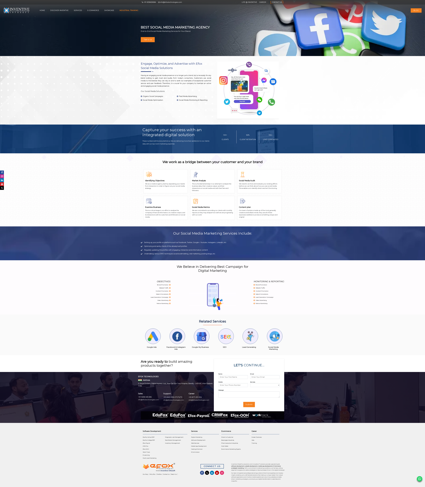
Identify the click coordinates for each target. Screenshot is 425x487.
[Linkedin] (2, 180)
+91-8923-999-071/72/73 (172, 397)
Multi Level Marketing (149, 458)
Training (254, 443)
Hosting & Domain (197, 449)
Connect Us (212, 466)
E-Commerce (93, 10)
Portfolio (159, 474)
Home (42, 10)
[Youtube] (2, 184)
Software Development (198, 440)
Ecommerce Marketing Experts (231, 449)
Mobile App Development (199, 446)
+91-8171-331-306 (195, 397)
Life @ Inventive (249, 2)
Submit (249, 404)
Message (221, 390)
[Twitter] (2, 188)
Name (220, 374)
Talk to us (148, 40)
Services (78, 10)
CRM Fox (145, 446)
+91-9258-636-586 (145, 397)
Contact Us (277, 2)
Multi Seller (224, 446)
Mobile (220, 382)
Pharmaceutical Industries (229, 443)
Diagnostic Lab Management (174, 437)
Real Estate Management (173, 440)
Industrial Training (128, 10)
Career (262, 2)
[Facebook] (2, 172)
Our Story (145, 474)
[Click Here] (168, 467)
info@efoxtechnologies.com (148, 400)
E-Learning (146, 455)
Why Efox (152, 474)
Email (252, 374)
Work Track (146, 452)
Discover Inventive (59, 10)
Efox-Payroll (146, 443)
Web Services (195, 443)
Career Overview (257, 437)
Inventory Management (172, 443)
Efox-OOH (146, 449)
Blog (416, 10)
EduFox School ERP (149, 437)
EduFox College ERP (149, 440)
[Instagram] (2, 176)
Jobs (253, 440)
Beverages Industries (227, 440)
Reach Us (174, 474)
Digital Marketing (196, 437)
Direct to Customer (227, 437)
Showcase (109, 10)
